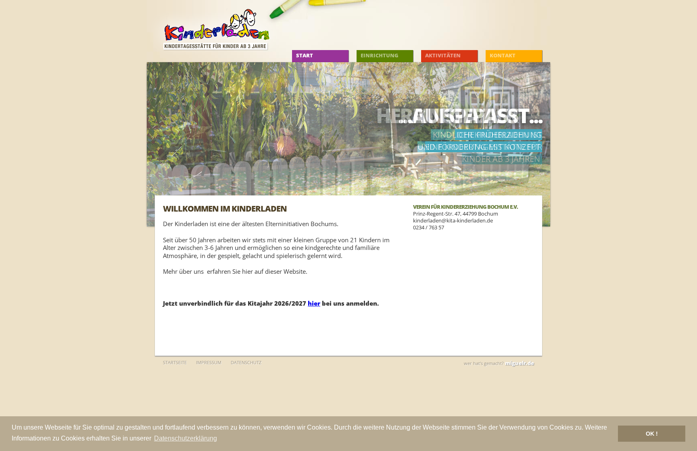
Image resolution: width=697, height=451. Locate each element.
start (304, 55)
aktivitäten (443, 55)
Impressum (208, 362)
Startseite (175, 362)
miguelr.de (519, 363)
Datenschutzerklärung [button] (185, 438)
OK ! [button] (652, 433)
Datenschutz (246, 362)
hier (314, 303)
